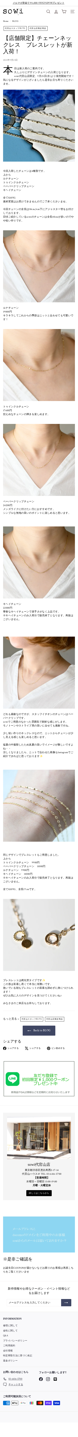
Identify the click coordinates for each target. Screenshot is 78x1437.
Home (6, 21)
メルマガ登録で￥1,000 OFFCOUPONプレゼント (38, 3)
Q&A (5, 1335)
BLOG (15, 21)
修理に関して (10, 1325)
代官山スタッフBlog (15, 28)
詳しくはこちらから (39, 1193)
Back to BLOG (41, 1030)
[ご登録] (66, 1302)
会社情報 (8, 1350)
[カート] (64, 11)
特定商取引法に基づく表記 (17, 1355)
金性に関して (10, 1330)
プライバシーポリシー (15, 1340)
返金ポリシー (10, 1360)
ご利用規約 (9, 1345)
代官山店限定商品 (38, 28)
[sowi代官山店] (39, 1138)
